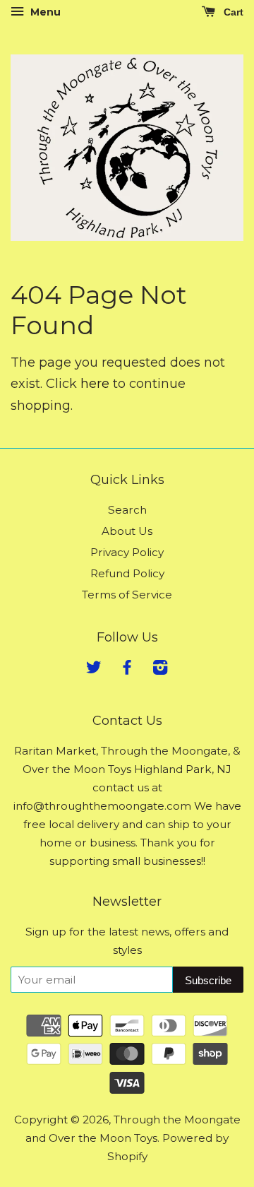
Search (127, 509)
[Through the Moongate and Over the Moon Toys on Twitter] (94, 669)
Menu (44, 12)
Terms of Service (127, 594)
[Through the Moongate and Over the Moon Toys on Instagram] (160, 669)
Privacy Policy (127, 552)
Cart (232, 12)
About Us (127, 531)
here (94, 383)
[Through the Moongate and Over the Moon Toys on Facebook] (127, 669)
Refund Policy (127, 573)
